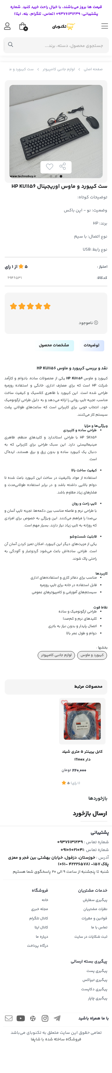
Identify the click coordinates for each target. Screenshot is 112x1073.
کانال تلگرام (38, 919)
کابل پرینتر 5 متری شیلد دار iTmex (82, 756)
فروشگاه (40, 890)
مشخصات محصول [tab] (54, 345)
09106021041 (72, 850)
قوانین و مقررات (94, 919)
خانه (45, 900)
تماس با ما (99, 928)
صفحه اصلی (93, 69)
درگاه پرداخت (37, 946)
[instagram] (45, 1019)
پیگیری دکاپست (94, 989)
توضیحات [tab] (91, 345)
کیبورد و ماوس (92, 655)
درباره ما (42, 937)
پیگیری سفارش (95, 900)
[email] (8, 1019)
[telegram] (57, 1019)
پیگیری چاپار (97, 998)
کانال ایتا (41, 928)
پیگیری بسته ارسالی (89, 961)
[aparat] (33, 1019)
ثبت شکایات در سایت (90, 937)
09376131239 (70, 842)
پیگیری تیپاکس (94, 980)
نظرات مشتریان (95, 909)
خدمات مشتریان (92, 890)
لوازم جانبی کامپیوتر (59, 69)
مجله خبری (39, 909)
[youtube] (21, 1019)
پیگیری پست (96, 971)
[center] (10, 45)
